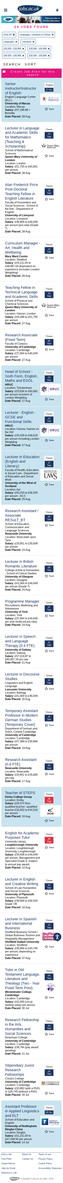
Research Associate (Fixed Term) (21, 337)
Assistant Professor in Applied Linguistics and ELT (22, 1111)
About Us (26, 1154)
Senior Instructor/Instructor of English (20, 88)
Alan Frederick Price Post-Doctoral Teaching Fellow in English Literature (21, 191)
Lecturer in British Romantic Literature (21, 563)
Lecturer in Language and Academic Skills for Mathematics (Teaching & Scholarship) (22, 137)
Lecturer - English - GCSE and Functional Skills (20, 417)
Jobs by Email (8, 1168)
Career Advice (8, 1163)
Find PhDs (6, 1159)
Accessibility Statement (50, 1168)
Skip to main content (13, 3)
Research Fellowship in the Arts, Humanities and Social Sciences (22, 1027)
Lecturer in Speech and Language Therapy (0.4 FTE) (20, 641)
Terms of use (44, 1154)
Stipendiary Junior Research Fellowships (19, 1070)
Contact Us (27, 1159)
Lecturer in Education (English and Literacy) (22, 461)
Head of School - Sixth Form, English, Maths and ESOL (21, 376)
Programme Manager (22, 601)
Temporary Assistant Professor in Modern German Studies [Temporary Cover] (21, 718)
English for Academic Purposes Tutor (22, 835)
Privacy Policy (45, 1159)
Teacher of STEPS (20, 793)
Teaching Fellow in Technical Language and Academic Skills (21, 292)
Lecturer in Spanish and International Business (20, 923)
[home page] (30, 14)
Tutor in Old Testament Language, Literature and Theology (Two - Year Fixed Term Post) (22, 979)
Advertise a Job (9, 1172)
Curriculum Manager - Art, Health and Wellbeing (22, 247)
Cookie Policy (45, 1163)
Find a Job (6, 1154)
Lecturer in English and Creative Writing (21, 881)
